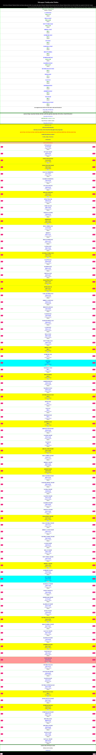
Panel (94, 146)
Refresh (48, 21)
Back (1, 754)
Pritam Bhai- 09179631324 (48, 116)
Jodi (2, 146)
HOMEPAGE (48, 750)
